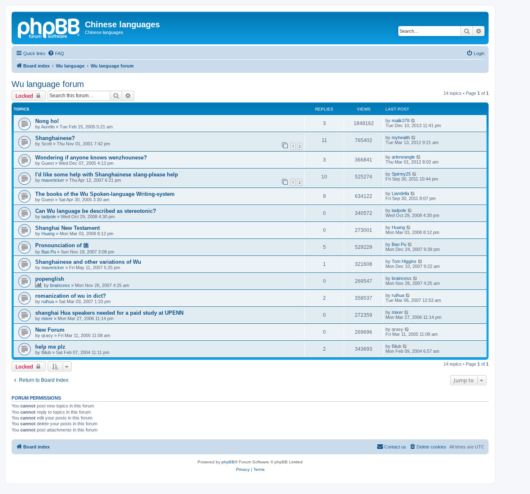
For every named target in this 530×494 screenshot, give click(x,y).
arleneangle (403, 156)
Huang (48, 233)
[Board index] (49, 27)
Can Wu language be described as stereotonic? (95, 211)
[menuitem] (56, 53)
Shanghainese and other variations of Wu (88, 262)
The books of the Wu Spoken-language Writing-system (105, 194)
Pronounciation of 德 (62, 245)
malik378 (401, 120)
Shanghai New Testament (67, 228)
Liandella (400, 193)
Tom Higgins (404, 261)
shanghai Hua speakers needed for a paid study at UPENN (109, 313)
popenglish (49, 279)
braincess (60, 285)
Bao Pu (48, 251)
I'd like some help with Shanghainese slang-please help (106, 174)
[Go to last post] (413, 120)
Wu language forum (48, 84)
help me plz (50, 347)
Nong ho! (47, 121)
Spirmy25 (401, 173)
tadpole (48, 216)
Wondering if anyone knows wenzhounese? (91, 157)
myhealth (401, 137)
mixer (47, 318)
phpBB (228, 462)
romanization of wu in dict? (70, 296)
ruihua (47, 301)
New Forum (50, 330)
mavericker (52, 180)
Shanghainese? (55, 138)
